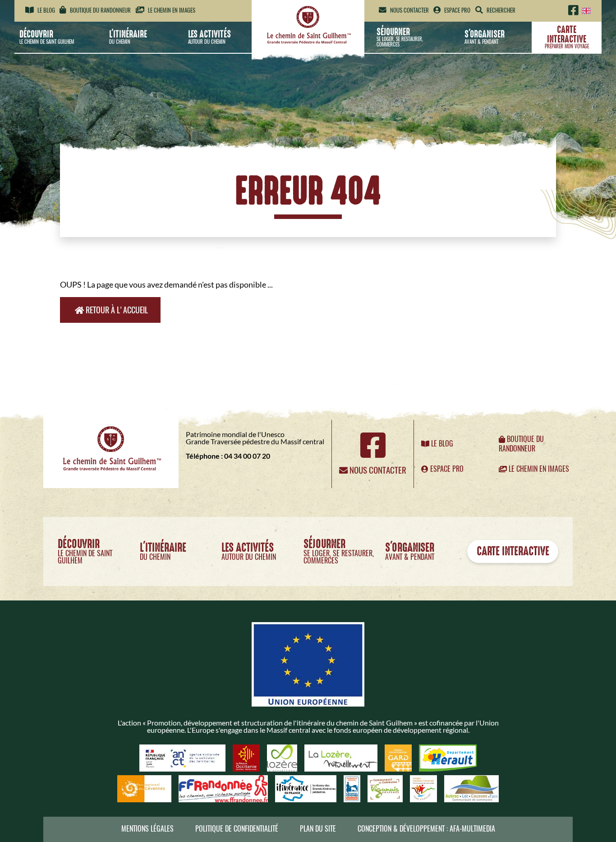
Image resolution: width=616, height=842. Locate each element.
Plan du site (318, 828)
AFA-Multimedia (472, 828)
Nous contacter (409, 10)
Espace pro (456, 10)
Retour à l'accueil (116, 310)
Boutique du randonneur (100, 10)
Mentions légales (147, 828)
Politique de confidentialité (236, 828)
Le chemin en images (171, 10)
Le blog (45, 10)
